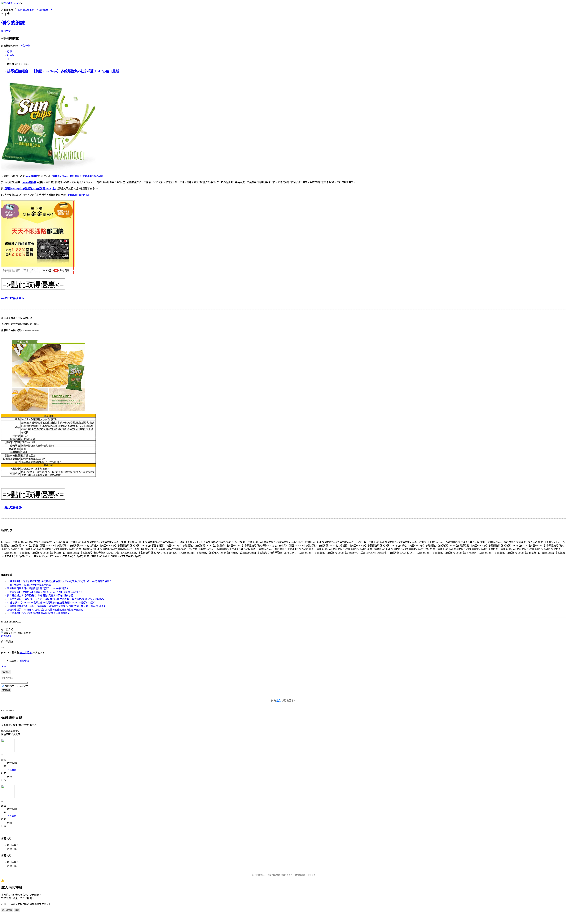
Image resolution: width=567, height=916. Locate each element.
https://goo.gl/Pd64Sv (78, 195)
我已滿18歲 (7, 910)
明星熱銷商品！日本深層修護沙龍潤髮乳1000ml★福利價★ (38, 588)
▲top (3, 666)
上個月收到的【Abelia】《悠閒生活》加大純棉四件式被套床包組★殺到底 (45, 609)
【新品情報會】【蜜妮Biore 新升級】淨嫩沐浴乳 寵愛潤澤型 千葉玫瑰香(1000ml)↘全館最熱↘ (55, 599)
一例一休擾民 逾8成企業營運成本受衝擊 (29, 585)
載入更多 (6, 672)
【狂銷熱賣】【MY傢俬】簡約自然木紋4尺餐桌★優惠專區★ (38, 613)
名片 (9, 58)
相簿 (9, 51)
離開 (17, 910)
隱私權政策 (300, 875)
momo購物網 (31, 176)
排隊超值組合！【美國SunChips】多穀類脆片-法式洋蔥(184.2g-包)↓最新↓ (64, 71)
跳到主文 (6, 31)
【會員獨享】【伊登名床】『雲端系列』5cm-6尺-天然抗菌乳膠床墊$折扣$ (44, 592)
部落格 (10, 55)
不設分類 (25, 45)
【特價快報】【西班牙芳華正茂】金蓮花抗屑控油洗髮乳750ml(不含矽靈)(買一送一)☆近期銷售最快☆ (59, 581)
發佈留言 (6, 690)
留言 (29, 652)
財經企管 (24, 661)
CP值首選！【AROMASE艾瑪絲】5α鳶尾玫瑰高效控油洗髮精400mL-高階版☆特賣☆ (51, 602)
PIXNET (261, 875)
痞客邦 (23, 652)
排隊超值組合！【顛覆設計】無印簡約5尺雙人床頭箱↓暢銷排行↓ (40, 595)
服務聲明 (311, 875)
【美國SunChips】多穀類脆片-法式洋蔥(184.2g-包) (76, 176)
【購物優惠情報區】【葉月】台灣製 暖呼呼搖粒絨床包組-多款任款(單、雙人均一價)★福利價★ (56, 606)
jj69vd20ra (6, 636)
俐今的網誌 (13, 23)
